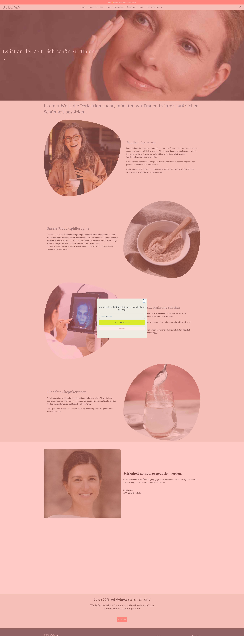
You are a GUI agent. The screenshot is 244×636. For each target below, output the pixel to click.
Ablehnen (122, 328)
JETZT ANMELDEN (122, 322)
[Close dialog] (144, 301)
